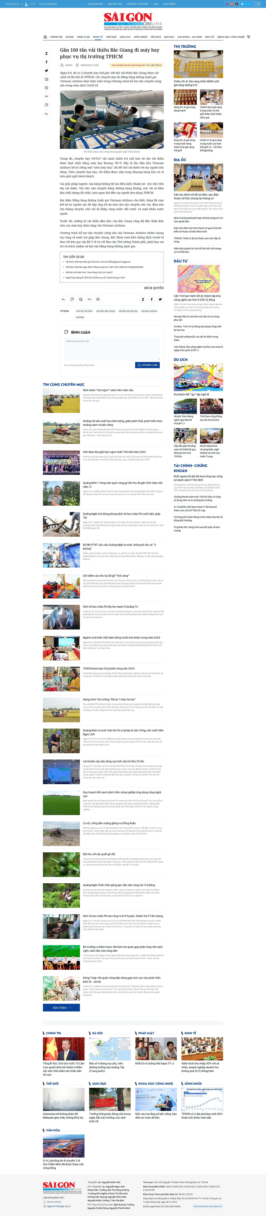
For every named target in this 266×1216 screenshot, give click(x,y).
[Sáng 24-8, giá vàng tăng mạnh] (185, 97)
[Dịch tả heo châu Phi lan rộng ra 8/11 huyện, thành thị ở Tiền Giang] (61, 926)
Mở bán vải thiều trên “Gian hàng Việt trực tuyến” (89, 272)
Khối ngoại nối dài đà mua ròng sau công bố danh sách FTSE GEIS (198, 478)
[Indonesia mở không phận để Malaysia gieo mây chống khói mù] (64, 1099)
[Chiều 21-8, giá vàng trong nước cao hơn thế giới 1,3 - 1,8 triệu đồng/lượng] (211, 130)
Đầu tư (180, 260)
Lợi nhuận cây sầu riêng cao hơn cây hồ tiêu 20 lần (113, 761)
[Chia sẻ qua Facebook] (46, 62)
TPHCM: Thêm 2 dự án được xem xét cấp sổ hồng (197, 240)
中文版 (155, 4)
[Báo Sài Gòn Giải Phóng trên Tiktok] (236, 4)
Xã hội (70, 36)
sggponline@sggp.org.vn (59, 1206)
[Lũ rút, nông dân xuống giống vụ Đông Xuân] (61, 833)
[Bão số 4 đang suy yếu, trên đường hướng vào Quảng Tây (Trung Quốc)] (110, 1048)
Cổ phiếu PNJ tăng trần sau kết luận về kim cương (197, 529)
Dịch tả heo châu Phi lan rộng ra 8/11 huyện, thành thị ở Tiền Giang (123, 916)
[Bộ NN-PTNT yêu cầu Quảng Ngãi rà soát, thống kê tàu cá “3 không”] (61, 555)
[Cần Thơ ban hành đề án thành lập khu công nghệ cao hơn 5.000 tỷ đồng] (198, 279)
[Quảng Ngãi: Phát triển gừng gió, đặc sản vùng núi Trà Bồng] (61, 895)
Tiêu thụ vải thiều (84, 311)
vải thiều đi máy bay (128, 311)
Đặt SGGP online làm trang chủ (208, 1206)
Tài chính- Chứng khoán (190, 468)
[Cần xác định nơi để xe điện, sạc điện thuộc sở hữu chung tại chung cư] (198, 177)
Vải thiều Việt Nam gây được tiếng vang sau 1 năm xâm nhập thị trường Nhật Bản (104, 266)
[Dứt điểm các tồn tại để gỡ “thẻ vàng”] (61, 586)
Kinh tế (98, 36)
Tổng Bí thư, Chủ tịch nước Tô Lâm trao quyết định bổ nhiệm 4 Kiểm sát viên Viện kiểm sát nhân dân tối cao (63, 1069)
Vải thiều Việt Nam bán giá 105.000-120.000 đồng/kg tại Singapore (98, 261)
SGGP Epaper (169, 4)
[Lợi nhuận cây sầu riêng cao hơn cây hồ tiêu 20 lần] (61, 772)
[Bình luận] (46, 105)
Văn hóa (156, 36)
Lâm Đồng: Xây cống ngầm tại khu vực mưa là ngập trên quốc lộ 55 (198, 348)
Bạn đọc (169, 36)
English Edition (95, 4)
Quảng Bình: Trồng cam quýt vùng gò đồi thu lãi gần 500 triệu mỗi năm (122, 484)
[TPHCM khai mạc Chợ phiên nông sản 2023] (61, 679)
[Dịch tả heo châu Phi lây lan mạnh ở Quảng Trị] (61, 617)
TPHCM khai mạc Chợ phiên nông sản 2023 (109, 668)
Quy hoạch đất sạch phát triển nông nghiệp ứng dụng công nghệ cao (122, 794)
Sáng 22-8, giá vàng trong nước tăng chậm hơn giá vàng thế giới (184, 145)
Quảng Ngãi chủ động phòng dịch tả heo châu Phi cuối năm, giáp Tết (121, 515)
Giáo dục (125, 36)
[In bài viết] (46, 87)
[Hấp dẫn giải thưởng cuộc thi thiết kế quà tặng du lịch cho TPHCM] (185, 436)
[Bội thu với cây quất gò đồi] (61, 864)
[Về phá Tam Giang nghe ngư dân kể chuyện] (185, 406)
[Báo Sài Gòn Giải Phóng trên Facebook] (226, 4)
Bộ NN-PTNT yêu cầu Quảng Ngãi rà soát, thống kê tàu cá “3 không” (119, 546)
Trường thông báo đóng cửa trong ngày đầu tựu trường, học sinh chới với (110, 1117)
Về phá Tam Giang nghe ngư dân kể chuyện (183, 420)
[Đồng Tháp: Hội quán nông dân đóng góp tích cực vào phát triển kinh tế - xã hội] (61, 988)
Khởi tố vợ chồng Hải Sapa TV (153, 1063)
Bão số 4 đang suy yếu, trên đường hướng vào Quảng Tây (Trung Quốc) (106, 1067)
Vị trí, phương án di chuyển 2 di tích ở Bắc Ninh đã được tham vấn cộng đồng (63, 1164)
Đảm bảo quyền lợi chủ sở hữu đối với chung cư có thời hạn (197, 250)
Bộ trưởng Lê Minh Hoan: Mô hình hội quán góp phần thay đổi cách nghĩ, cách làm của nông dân (123, 948)
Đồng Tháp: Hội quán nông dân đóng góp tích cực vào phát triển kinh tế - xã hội (122, 979)
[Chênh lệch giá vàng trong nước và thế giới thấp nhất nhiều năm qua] (211, 97)
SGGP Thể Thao (115, 4)
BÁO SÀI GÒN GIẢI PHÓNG (133, 21)
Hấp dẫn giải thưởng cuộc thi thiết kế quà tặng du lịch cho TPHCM (185, 451)
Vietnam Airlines (149, 311)
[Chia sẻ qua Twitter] (46, 70)
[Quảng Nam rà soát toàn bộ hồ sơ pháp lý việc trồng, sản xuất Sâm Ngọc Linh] (61, 741)
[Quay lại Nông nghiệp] (46, 113)
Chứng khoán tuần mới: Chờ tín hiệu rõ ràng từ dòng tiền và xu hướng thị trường (197, 498)
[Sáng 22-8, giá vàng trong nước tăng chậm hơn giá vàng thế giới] (185, 130)
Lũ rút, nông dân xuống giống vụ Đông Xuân (109, 823)
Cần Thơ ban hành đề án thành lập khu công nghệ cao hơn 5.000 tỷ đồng (197, 297)
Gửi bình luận (149, 365)
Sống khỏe (140, 36)
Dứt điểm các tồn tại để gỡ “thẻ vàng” (106, 575)
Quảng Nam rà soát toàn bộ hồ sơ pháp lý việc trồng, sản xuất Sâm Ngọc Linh (123, 732)
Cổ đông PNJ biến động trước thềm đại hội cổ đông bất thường (198, 519)
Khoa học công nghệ (231, 36)
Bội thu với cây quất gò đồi (99, 854)
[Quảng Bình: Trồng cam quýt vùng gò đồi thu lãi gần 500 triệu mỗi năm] (61, 493)
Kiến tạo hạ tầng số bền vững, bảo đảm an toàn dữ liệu (156, 1115)
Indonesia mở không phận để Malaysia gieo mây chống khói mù (63, 1115)
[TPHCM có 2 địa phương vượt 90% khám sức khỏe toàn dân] (202, 1099)
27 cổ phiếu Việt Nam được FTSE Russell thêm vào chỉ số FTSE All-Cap (195, 508)
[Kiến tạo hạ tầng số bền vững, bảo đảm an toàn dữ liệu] (156, 1099)
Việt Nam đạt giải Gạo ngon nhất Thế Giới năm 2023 (114, 452)
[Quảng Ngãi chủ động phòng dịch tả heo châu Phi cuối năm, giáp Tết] (61, 524)
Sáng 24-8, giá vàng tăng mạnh (184, 109)
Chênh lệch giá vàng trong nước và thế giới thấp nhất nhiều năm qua (211, 112)
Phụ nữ (209, 36)
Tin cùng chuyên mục (64, 384)
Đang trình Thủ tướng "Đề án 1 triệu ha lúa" (109, 699)
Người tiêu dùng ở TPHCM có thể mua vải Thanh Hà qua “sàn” (95, 277)
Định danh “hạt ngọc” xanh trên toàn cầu (108, 390)
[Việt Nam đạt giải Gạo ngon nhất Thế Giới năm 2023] (61, 462)
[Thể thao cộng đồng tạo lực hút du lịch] (211, 406)
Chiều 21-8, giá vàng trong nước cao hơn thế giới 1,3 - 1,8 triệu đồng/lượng (211, 145)
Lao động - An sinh (190, 36)
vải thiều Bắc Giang (105, 311)
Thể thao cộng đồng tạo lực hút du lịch (211, 418)
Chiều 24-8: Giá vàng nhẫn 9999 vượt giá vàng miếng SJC (196, 83)
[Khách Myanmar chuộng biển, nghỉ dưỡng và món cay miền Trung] (211, 436)
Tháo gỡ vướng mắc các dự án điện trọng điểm (196, 338)
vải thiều (80, 317)
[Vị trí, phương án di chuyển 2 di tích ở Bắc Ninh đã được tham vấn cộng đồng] (64, 1146)
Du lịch (181, 359)
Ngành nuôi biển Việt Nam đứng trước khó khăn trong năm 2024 (121, 637)
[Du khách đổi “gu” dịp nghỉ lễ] (198, 377)
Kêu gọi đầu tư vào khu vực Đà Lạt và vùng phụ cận (196, 318)
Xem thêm (248, 37)
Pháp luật (83, 36)
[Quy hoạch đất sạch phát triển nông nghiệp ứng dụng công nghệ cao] (61, 802)
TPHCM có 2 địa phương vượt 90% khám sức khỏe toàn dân (202, 1115)
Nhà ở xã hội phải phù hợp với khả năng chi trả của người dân (198, 220)
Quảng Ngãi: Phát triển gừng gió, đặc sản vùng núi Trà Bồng (119, 885)
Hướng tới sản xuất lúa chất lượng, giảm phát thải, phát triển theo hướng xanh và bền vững (122, 422)
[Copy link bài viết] (46, 96)
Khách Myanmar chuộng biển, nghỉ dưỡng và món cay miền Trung (210, 451)
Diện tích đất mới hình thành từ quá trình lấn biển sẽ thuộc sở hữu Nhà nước (198, 230)
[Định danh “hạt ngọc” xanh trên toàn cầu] (61, 400)
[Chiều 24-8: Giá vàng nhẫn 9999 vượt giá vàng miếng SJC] (198, 64)
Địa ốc (180, 159)
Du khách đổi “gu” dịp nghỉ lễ (191, 394)
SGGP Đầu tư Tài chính (137, 4)
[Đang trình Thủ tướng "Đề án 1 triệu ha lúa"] (61, 710)
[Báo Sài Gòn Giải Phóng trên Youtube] (231, 4)
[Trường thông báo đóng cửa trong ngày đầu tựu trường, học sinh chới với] (110, 1099)
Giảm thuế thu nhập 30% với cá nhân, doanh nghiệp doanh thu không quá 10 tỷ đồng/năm (200, 1067)
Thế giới (111, 36)
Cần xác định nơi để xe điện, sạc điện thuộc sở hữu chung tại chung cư (196, 196)
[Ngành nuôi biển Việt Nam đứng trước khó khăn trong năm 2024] (61, 648)
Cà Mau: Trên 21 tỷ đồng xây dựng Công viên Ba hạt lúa (198, 328)
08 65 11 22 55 (54, 1202)
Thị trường (185, 46)
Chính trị (56, 36)
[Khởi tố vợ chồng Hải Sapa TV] (156, 1048)
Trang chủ (45, 37)
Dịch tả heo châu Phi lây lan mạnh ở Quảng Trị (110, 606)
